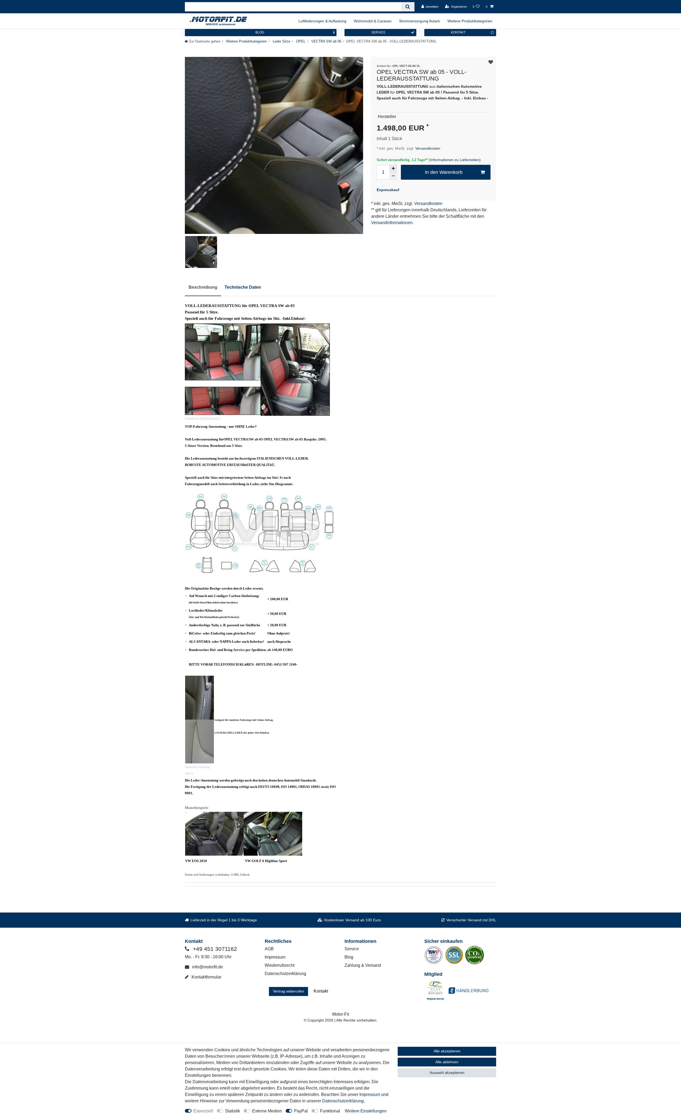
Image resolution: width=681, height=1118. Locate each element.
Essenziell (203, 1111)
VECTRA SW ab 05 (325, 41)
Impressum (275, 957)
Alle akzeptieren (447, 1051)
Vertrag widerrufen (288, 991)
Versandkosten (427, 148)
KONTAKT (458, 32)
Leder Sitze (281, 41)
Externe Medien (267, 1111)
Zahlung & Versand (362, 965)
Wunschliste (490, 62)
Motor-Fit (340, 1014)
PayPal (301, 1111)
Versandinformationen (392, 222)
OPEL (300, 41)
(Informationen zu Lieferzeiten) (455, 160)
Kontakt (321, 991)
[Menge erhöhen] (393, 168)
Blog (348, 957)
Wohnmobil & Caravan (373, 21)
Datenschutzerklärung (285, 973)
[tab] (203, 287)
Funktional (330, 1111)
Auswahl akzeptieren (447, 1072)
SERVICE (378, 32)
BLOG (259, 32)
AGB (269, 949)
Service (351, 949)
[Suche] (407, 6)
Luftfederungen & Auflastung (322, 21)
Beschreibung (203, 287)
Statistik (232, 1111)
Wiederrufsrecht (279, 965)
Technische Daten (243, 287)
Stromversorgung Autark (419, 21)
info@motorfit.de (207, 967)
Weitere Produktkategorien (469, 21)
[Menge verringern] (393, 176)
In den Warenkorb (444, 172)
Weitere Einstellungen (366, 1111)
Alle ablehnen (446, 1062)
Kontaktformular (205, 977)
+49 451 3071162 (214, 949)
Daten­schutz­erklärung (343, 1101)
